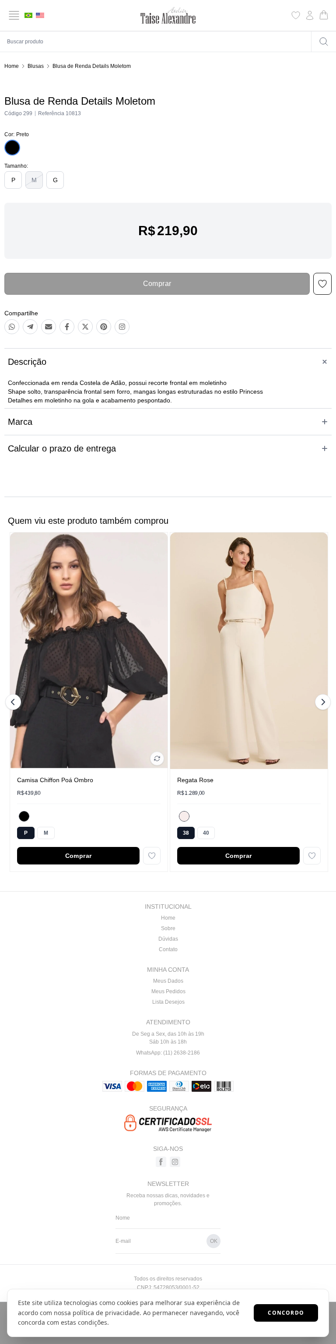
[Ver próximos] (322, 702)
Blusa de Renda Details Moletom (91, 66)
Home (11, 66)
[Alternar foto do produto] (157, 758)
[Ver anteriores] (14, 702)
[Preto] (24, 816)
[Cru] (184, 816)
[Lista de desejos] (295, 15)
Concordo (286, 1312)
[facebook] (161, 1162)
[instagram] (175, 1162)
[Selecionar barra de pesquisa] (323, 41)
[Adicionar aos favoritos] (152, 855)
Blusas (36, 66)
